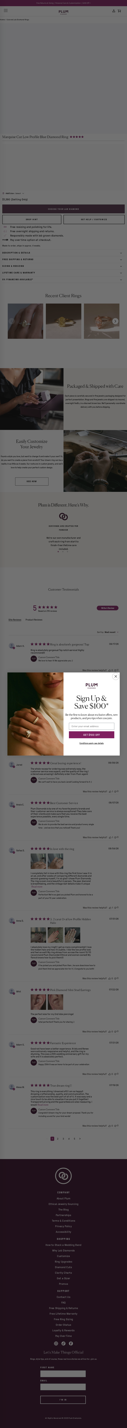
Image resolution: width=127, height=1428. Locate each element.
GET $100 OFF (91, 734)
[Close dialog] (115, 676)
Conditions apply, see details (91, 743)
